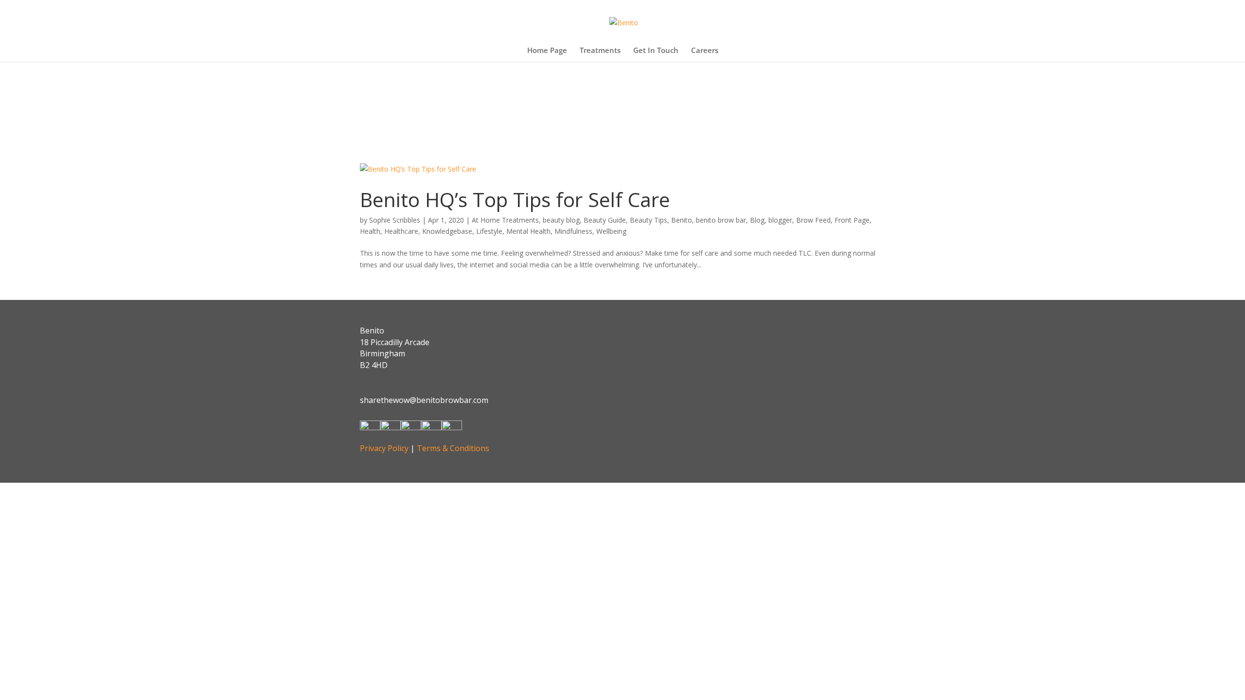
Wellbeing (611, 231)
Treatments (600, 51)
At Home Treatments (505, 220)
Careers (704, 51)
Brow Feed (813, 220)
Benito (681, 220)
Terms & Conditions (453, 448)
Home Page (547, 51)
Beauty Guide (605, 220)
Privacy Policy (384, 448)
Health (370, 231)
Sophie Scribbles (394, 220)
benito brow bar (721, 220)
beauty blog (561, 220)
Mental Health (528, 231)
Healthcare (401, 231)
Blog (757, 220)
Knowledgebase (447, 231)
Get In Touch (655, 51)
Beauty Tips (648, 220)
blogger (780, 220)
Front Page (852, 220)
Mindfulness (573, 231)
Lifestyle (489, 231)
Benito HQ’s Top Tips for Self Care (515, 199)
